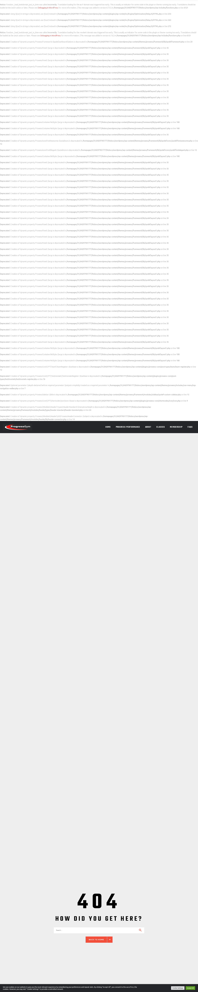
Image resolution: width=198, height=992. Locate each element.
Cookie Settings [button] (177, 988)
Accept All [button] (190, 988)
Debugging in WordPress (48, 8)
